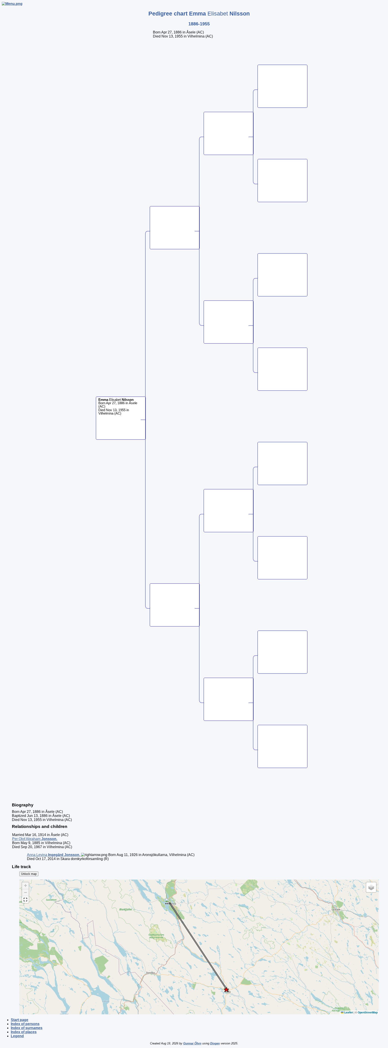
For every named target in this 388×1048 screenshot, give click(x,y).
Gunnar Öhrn (192, 1043)
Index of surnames (26, 1028)
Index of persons (25, 1024)
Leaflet (348, 1012)
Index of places (24, 1032)
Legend (17, 1036)
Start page (19, 1020)
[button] (226, 989)
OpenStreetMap (368, 1012)
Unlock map (29, 874)
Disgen (215, 1043)
